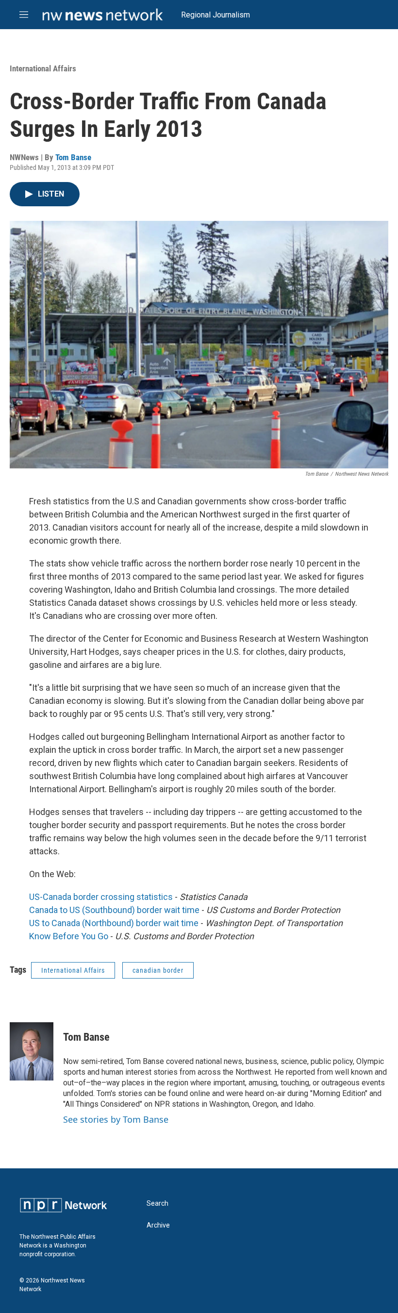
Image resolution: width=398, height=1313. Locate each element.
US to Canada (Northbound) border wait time (114, 923)
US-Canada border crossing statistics (101, 897)
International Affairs (43, 68)
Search (157, 1203)
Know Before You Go (68, 936)
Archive (158, 1225)
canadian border (158, 970)
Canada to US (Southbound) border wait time (114, 910)
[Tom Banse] (31, 1051)
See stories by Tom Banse (115, 1119)
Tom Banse (73, 157)
